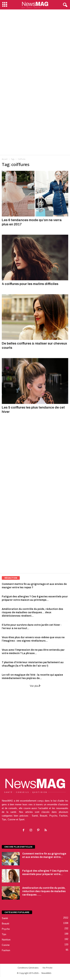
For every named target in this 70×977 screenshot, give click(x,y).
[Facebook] (24, 830)
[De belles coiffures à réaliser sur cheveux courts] (35, 317)
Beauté (5, 923)
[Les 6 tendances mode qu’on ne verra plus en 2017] (35, 193)
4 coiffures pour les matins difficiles (30, 284)
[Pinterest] (39, 830)
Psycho (6, 929)
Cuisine (6, 945)
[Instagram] (31, 830)
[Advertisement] (35, 46)
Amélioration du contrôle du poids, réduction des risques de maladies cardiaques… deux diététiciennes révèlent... (32, 612)
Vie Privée (47, 967)
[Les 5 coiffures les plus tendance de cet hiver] (35, 381)
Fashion (6, 950)
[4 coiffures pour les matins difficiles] (35, 257)
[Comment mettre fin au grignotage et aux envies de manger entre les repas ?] (11, 858)
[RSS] (46, 830)
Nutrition (6, 939)
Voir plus (34, 686)
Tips (4, 934)
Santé (5, 918)
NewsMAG (46, 973)
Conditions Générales (28, 967)
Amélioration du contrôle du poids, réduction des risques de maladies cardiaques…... (44, 891)
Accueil (5, 159)
